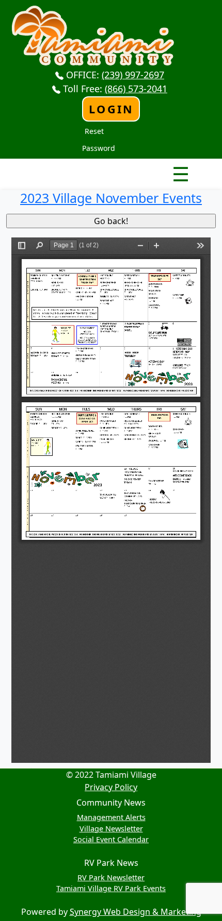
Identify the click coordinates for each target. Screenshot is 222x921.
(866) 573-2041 (136, 88)
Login (111, 108)
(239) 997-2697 (133, 75)
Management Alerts (111, 817)
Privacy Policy (111, 787)
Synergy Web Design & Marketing (135, 911)
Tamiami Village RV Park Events (111, 888)
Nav (144, 165)
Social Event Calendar (111, 839)
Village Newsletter (111, 828)
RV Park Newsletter (111, 877)
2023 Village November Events (111, 198)
